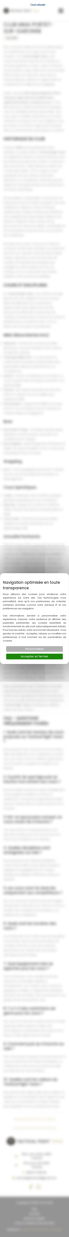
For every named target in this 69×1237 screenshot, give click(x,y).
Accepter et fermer (34, 656)
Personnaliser (34, 649)
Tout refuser (37, 4)
